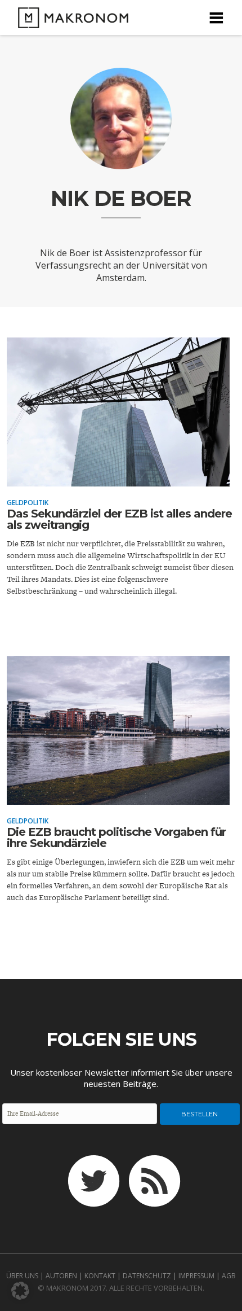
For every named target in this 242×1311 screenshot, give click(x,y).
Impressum (196, 1276)
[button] (20, 1290)
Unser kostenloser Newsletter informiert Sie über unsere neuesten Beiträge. (121, 1078)
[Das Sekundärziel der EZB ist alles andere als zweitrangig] (118, 478)
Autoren (61, 1276)
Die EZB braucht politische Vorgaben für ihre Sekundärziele (116, 837)
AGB (229, 1276)
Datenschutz (147, 1276)
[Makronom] (69, 21)
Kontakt (99, 1276)
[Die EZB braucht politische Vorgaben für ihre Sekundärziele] (118, 797)
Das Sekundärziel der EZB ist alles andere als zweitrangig (119, 519)
